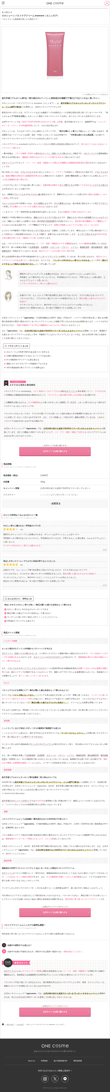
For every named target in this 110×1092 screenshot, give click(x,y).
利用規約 (44, 1061)
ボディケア (10, 1024)
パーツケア (20, 1024)
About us (31, 1061)
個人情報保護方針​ (60, 1061)
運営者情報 (77, 1061)
